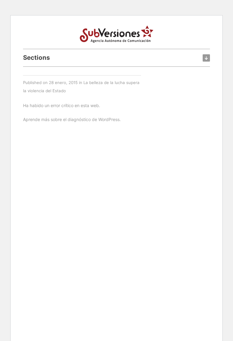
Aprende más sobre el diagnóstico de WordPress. (72, 119)
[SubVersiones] (116, 33)
